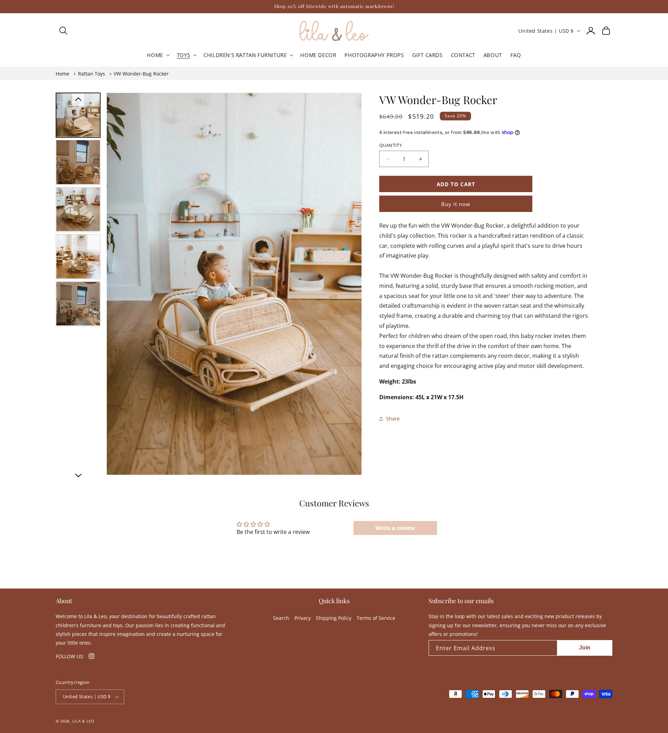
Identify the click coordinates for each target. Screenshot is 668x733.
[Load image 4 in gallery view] (78, 256)
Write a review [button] (395, 528)
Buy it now (455, 203)
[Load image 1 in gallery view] (78, 115)
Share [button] (393, 418)
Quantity (390, 145)
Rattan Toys (91, 73)
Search (281, 618)
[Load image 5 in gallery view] (78, 304)
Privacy (302, 618)
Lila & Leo (83, 721)
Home (62, 73)
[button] (63, 30)
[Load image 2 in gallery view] (78, 162)
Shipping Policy (333, 618)
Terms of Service (376, 618)
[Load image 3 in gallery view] (78, 209)
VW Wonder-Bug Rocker (141, 73)
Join (584, 648)
